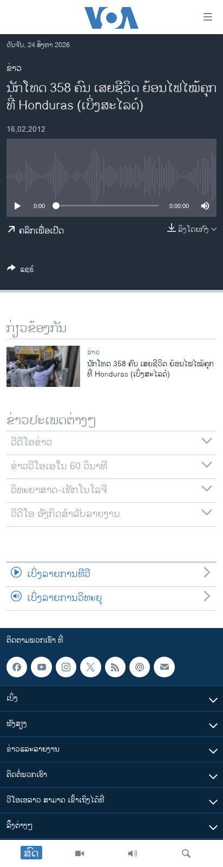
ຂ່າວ (14, 68)
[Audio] (132, 853)
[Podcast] (139, 667)
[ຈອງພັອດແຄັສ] (164, 667)
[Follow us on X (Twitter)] (90, 667)
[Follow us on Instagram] (66, 667)
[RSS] (115, 667)
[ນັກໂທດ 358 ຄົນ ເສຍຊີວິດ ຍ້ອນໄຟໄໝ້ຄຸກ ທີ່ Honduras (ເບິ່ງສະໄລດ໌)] (43, 366)
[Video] (79, 853)
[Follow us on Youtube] (41, 667)
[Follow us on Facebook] (16, 667)
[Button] (20, 271)
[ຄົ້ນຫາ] (186, 853)
